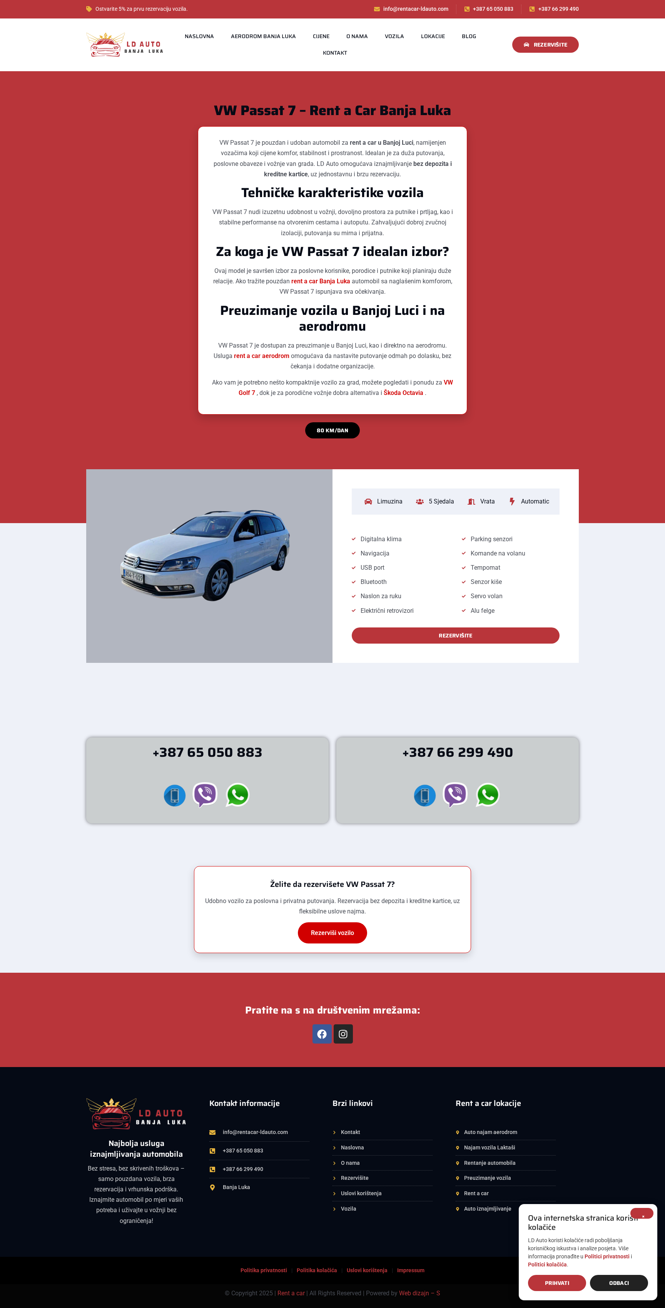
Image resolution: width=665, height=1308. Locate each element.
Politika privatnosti (264, 1270)
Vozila (394, 36)
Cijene (321, 36)
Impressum (410, 1270)
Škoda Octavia (404, 392)
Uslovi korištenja (367, 1270)
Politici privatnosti (607, 1256)
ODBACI (619, 1283)
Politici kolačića (547, 1264)
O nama (357, 36)
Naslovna (199, 36)
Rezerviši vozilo (332, 933)
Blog (469, 36)
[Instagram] (343, 1034)
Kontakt (335, 53)
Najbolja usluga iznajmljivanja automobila (136, 1148)
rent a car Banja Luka (321, 281)
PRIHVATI (557, 1283)
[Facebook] (322, 1034)
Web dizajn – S (419, 1293)
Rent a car (291, 1293)
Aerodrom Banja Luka (263, 36)
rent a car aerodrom (262, 356)
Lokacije (433, 36)
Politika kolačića (317, 1270)
